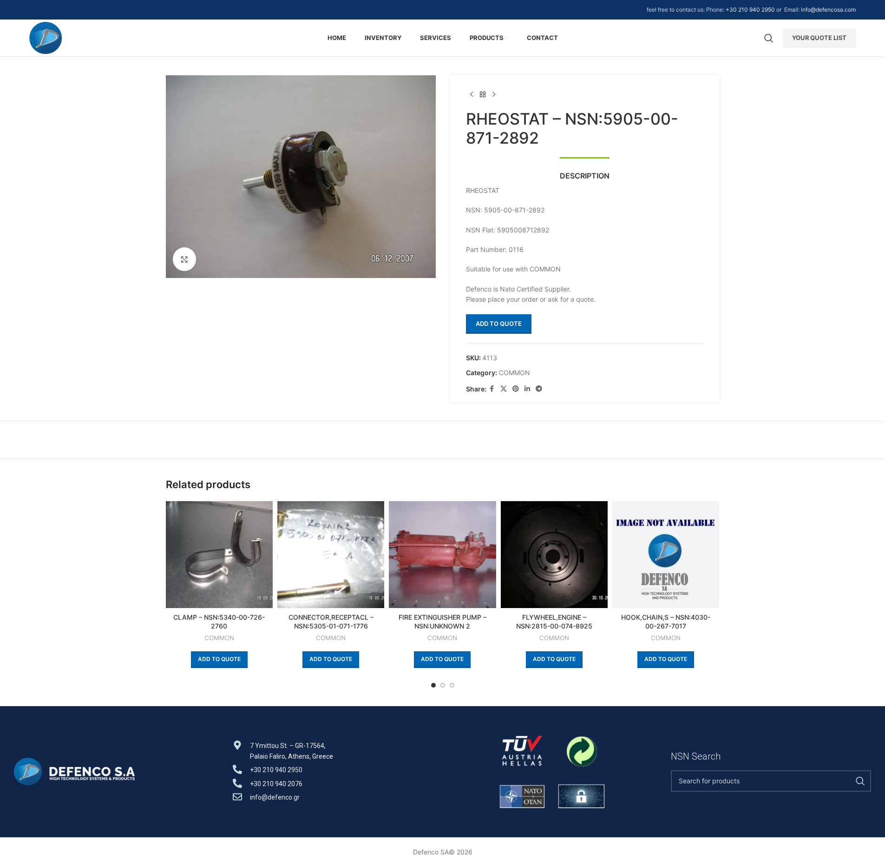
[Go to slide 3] (452, 685)
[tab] (585, 171)
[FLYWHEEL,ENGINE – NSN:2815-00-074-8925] (554, 554)
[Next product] (493, 94)
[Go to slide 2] (442, 685)
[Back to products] (482, 94)
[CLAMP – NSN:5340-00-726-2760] (219, 554)
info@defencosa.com (828, 9)
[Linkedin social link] (527, 389)
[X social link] (504, 389)
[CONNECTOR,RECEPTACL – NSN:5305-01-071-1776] (330, 554)
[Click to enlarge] (184, 259)
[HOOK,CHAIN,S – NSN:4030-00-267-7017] (665, 554)
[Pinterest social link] (516, 389)
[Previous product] (471, 94)
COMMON (514, 373)
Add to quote (499, 323)
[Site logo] (45, 37)
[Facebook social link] (492, 389)
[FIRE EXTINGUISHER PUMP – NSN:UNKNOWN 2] (442, 554)
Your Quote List (819, 37)
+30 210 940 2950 (750, 9)
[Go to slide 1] (433, 685)
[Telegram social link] (539, 389)
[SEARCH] (860, 781)
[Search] (769, 38)
